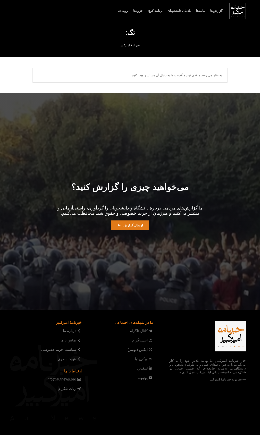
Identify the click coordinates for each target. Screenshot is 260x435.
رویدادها (122, 10)
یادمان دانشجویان (179, 10)
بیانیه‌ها (200, 10)
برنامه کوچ (155, 10)
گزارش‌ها (216, 10)
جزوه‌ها (138, 10)
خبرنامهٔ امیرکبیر (130, 45)
